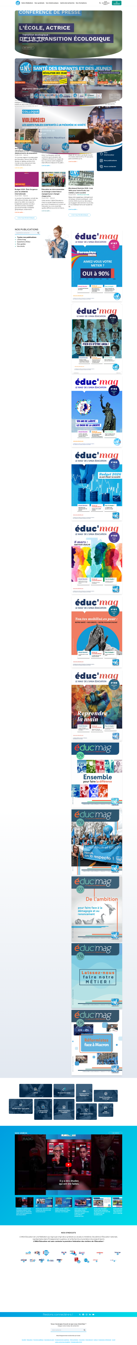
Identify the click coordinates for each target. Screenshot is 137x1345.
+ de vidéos (115, 1133)
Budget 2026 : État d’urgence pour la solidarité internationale (26, 192)
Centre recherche (67, 3)
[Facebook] (83, 1314)
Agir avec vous (20, 82)
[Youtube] (93, 1314)
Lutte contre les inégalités (62, 1342)
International (89, 1340)
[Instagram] (87, 1314)
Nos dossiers (46, 184)
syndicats (39, 3)
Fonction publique (38, 1340)
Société (24, 1340)
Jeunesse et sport (49, 1340)
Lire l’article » (28, 48)
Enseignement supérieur (62, 1340)
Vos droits (21, 246)
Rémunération (74, 1340)
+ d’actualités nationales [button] (25, 218)
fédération (27, 3)
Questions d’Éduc (23, 242)
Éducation (30, 1340)
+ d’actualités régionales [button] (79, 215)
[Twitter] (80, 1314)
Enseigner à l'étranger (105, 1340)
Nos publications (110, 160)
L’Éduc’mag (21, 239)
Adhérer (116, 4)
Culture (95, 1340)
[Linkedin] (90, 1314)
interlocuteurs (52, 3)
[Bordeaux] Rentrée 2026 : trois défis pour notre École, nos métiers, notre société (80, 190)
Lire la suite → (19, 168)
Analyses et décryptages (50, 82)
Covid (113, 1340)
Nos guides (21, 244)
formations (81, 3)
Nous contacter (110, 166)
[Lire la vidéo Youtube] (68, 1164)
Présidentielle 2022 (76, 1342)
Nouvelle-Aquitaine (83, 194)
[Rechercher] (84, 1330)
